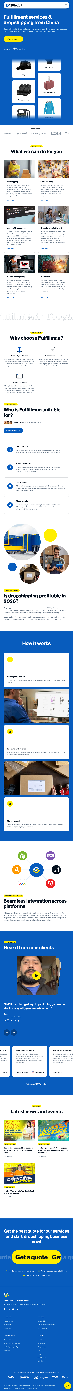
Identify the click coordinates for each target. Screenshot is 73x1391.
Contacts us (42, 1357)
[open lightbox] (36, 975)
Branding (7, 1350)
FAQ (39, 1350)
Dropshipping (8, 1321)
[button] (7, 1032)
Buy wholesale (42, 1328)
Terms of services (19, 1388)
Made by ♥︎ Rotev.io (31, 1388)
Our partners (42, 1347)
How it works (8, 1324)
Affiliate (40, 1361)
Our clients (41, 1343)
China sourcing (9, 1340)
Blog (39, 1354)
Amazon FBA (42, 1321)
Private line (7, 1328)
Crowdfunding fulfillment (12, 1343)
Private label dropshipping (46, 1324)
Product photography (11, 1347)
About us (41, 1340)
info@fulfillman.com (24, 1385)
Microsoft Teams (50, 1385)
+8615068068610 (38, 1385)
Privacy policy (7, 1388)
